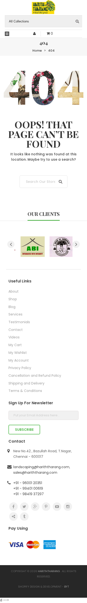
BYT (66, 587)
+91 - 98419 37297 (28, 494)
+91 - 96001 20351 (27, 482)
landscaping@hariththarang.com (41, 467)
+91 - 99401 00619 (28, 488)
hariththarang (49, 571)
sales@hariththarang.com (35, 472)
